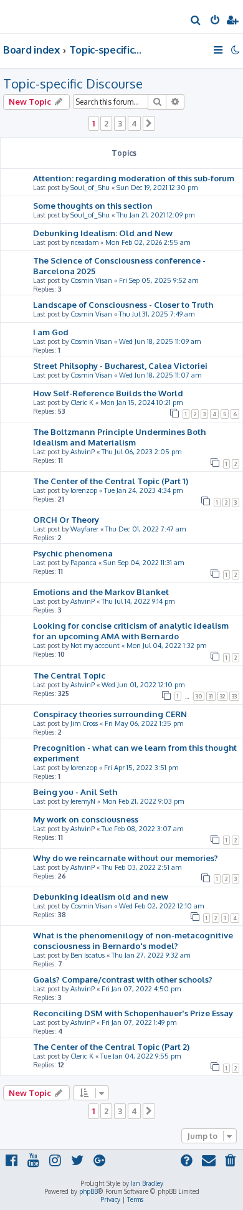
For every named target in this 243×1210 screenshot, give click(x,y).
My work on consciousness (85, 819)
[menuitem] (195, 21)
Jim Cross (84, 723)
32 (222, 696)
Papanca (83, 562)
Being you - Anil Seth (75, 791)
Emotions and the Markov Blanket (101, 591)
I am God (51, 331)
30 (199, 696)
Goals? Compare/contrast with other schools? (122, 979)
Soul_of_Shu (90, 187)
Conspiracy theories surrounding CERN (110, 713)
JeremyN (82, 801)
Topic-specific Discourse (73, 83)
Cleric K (81, 402)
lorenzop (83, 490)
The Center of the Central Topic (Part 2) (111, 1046)
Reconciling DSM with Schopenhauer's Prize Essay (133, 1013)
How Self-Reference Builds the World (108, 393)
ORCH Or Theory (66, 519)
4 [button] (134, 123)
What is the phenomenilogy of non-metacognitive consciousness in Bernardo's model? (133, 940)
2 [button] (106, 123)
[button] (149, 123)
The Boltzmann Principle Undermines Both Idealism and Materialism (119, 436)
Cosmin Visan (91, 280)
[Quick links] (219, 50)
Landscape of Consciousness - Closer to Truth (123, 304)
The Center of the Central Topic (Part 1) (110, 480)
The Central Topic (69, 675)
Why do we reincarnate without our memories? (125, 857)
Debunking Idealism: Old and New (103, 232)
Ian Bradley (147, 1183)
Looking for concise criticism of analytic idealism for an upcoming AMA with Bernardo (131, 630)
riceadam (84, 242)
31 (211, 696)
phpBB (88, 1191)
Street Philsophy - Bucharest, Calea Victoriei (120, 365)
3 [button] (120, 123)
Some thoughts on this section (93, 205)
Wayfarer (84, 529)
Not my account (95, 645)
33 (234, 696)
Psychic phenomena (73, 553)
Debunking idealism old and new (100, 896)
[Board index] (30, 16)
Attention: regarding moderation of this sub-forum (133, 178)
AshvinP (82, 451)
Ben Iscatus (87, 955)
